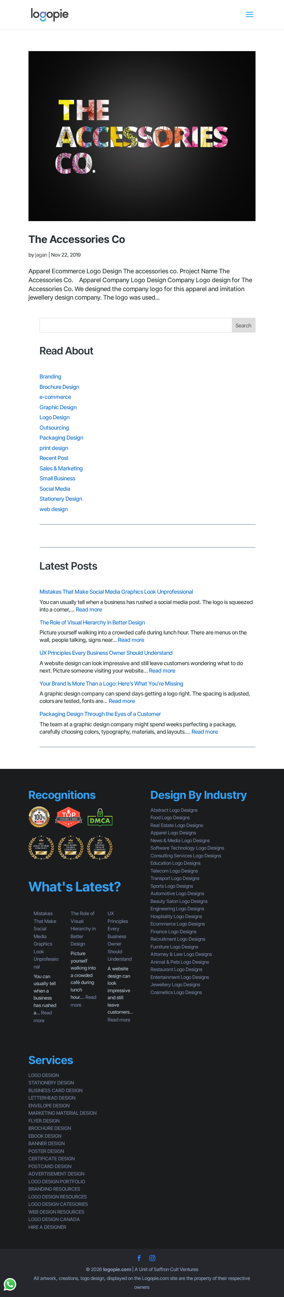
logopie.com (117, 1269)
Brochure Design (59, 386)
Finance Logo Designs (173, 931)
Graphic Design (58, 407)
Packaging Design (61, 437)
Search (243, 325)
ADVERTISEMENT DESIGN (56, 1174)
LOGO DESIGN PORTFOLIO (56, 1181)
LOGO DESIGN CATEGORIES (58, 1204)
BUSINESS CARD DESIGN (55, 1090)
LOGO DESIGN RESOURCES (57, 1197)
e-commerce (55, 396)
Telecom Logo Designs (174, 871)
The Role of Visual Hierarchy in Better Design (92, 622)
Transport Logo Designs (175, 878)
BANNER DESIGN (46, 1143)
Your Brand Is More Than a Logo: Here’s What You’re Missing (111, 683)
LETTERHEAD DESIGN (51, 1098)
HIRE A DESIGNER (47, 1227)
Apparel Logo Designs (173, 833)
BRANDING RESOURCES (54, 1189)
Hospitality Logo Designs (176, 916)
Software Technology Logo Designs (187, 848)
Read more (89, 609)
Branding (50, 376)
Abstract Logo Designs (174, 810)
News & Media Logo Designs (180, 840)
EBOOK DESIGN (44, 1136)
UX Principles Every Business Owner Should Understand (106, 652)
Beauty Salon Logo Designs (179, 901)
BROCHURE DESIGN (49, 1128)
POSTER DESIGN (46, 1151)
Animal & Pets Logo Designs (180, 962)
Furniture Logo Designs (174, 947)
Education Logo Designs (175, 863)
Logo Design (55, 417)
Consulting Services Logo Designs (186, 855)
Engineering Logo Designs (177, 908)
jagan (41, 254)
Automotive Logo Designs (177, 893)
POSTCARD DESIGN (49, 1166)
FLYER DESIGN (44, 1121)
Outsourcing (54, 427)
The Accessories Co (76, 239)
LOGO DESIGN (43, 1075)
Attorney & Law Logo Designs (181, 954)
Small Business (57, 478)
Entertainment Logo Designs (180, 977)
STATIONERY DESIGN (51, 1083)
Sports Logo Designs (172, 886)
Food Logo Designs (170, 817)
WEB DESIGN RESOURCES (56, 1212)
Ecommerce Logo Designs (178, 924)
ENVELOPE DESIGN (49, 1105)
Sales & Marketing (61, 468)
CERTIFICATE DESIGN (51, 1158)
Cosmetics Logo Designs (176, 992)
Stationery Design (61, 498)
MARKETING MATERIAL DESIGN (62, 1113)
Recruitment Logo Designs (178, 939)
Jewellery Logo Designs (175, 984)
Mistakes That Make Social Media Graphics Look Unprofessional (116, 591)
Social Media (55, 488)
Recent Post (54, 457)
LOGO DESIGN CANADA (54, 1219)
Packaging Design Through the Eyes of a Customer (100, 713)
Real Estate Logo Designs (177, 825)
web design (54, 509)
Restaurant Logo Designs (176, 969)
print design (54, 447)
